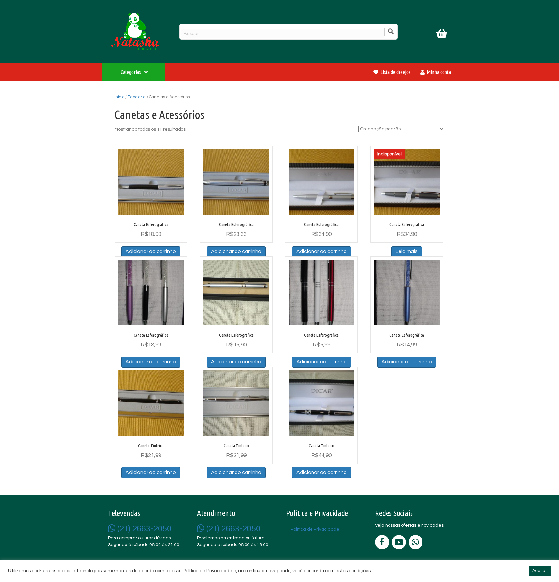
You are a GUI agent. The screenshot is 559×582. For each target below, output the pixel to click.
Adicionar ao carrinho (151, 251)
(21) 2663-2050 (143, 528)
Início (119, 97)
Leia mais (407, 251)
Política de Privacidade (207, 570)
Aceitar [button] (539, 570)
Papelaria (137, 97)
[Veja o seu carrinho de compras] (442, 34)
